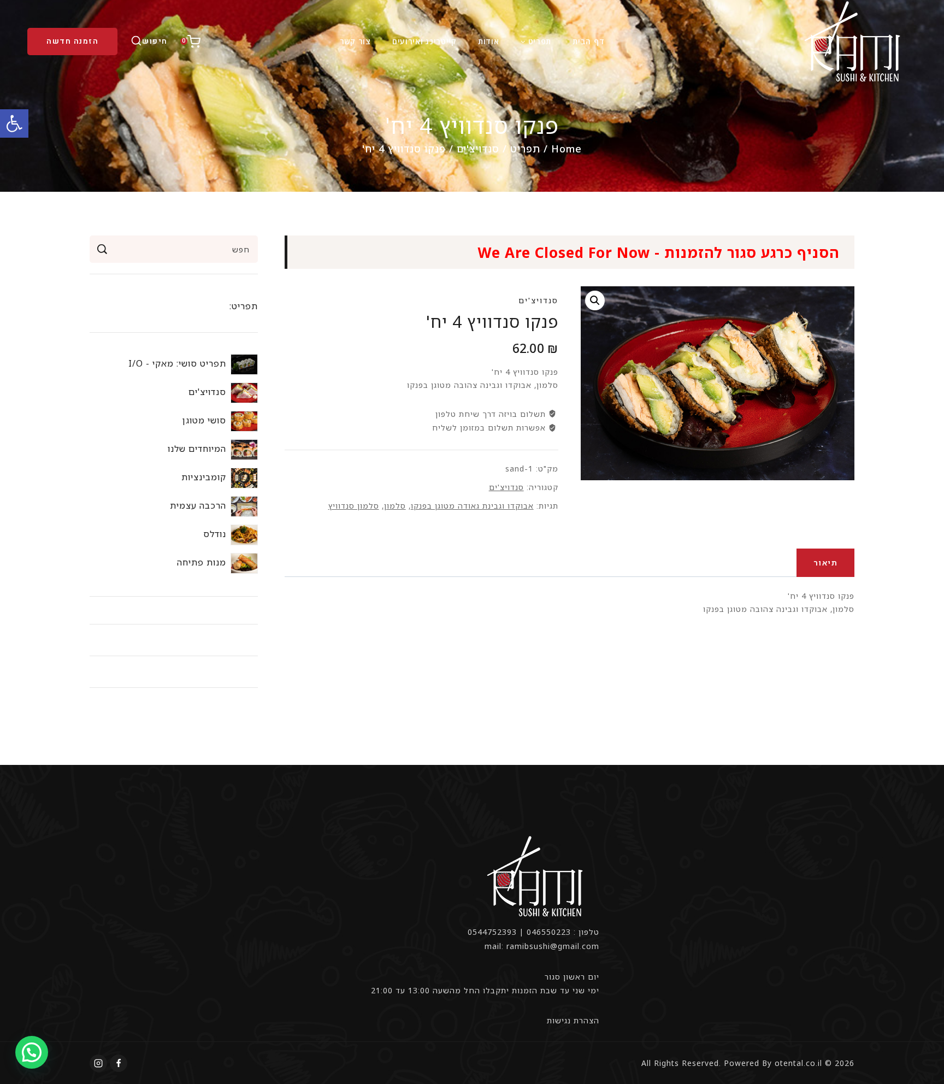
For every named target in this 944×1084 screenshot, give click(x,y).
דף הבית (588, 41)
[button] (14, 123)
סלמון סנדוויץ (353, 505)
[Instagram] (98, 1063)
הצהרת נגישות (573, 1020)
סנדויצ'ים (538, 300)
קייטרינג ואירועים (424, 41)
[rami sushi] (854, 41)
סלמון (395, 505)
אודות (488, 41)
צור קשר (355, 41)
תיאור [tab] (825, 562)
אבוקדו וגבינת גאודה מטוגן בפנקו (472, 505)
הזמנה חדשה (72, 41)
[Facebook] (118, 1063)
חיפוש (102, 249)
